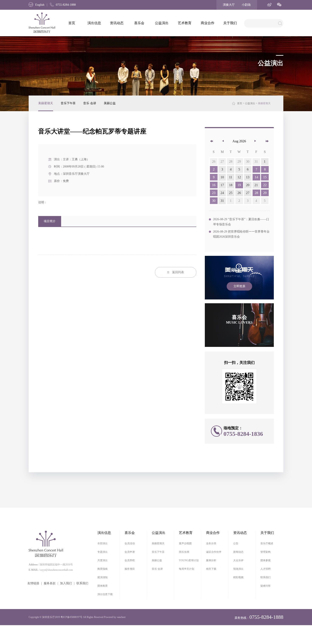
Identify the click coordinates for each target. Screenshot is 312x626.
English (39, 4)
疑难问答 (265, 585)
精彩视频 (238, 577)
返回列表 (178, 272)
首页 (71, 23)
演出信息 (94, 23)
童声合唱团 (185, 543)
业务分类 (211, 543)
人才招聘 (265, 568)
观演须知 (102, 577)
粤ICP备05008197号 (71, 617)
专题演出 (102, 551)
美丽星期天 (45, 103)
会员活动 (130, 543)
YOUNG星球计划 (189, 560)
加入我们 (66, 583)
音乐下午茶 (68, 103)
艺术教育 (184, 23)
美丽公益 (110, 103)
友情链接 (33, 583)
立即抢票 (239, 286)
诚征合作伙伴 (213, 551)
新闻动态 (238, 551)
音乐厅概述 (266, 543)
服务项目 (130, 568)
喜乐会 (139, 23)
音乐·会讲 (89, 103)
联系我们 (82, 583)
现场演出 (238, 568)
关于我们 (230, 23)
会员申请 (130, 551)
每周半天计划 (186, 568)
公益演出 (162, 23)
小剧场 (246, 4)
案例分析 (211, 560)
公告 (235, 543)
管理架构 (265, 551)
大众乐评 (238, 560)
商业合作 (207, 23)
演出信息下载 (105, 594)
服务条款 (50, 583)
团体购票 (102, 585)
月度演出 (102, 560)
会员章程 (130, 560)
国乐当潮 (184, 551)
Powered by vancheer (115, 617)
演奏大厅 (229, 4)
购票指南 (102, 568)
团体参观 (265, 560)
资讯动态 (117, 23)
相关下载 (211, 568)
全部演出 (102, 543)
